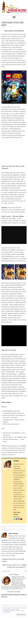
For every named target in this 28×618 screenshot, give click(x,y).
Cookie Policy (7, 611)
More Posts (16, 512)
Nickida (16, 461)
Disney (16, 526)
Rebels (22, 529)
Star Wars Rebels (7, 530)
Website (15, 514)
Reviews (4, 527)
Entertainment (20, 526)
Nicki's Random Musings (14, 7)
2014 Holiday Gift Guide (10, 526)
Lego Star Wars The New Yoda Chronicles (13, 529)
